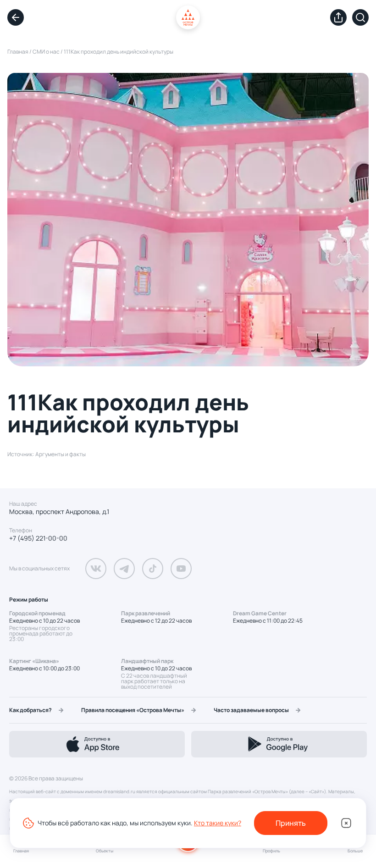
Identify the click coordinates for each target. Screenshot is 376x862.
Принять (291, 823)
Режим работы (28, 599)
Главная (17, 51)
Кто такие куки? (217, 822)
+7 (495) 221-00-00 (38, 538)
